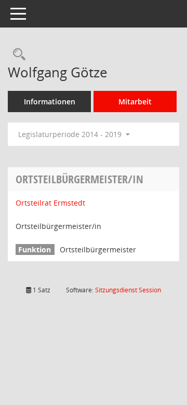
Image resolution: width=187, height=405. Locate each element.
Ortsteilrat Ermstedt (50, 203)
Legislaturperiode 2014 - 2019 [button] (71, 134)
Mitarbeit (135, 101)
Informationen (49, 101)
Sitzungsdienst (128, 290)
